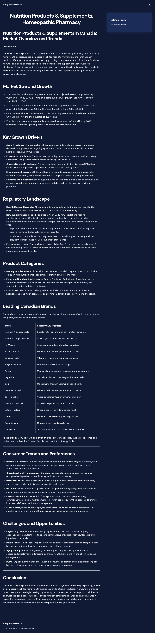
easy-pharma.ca (12, 4)
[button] (149, 4)
